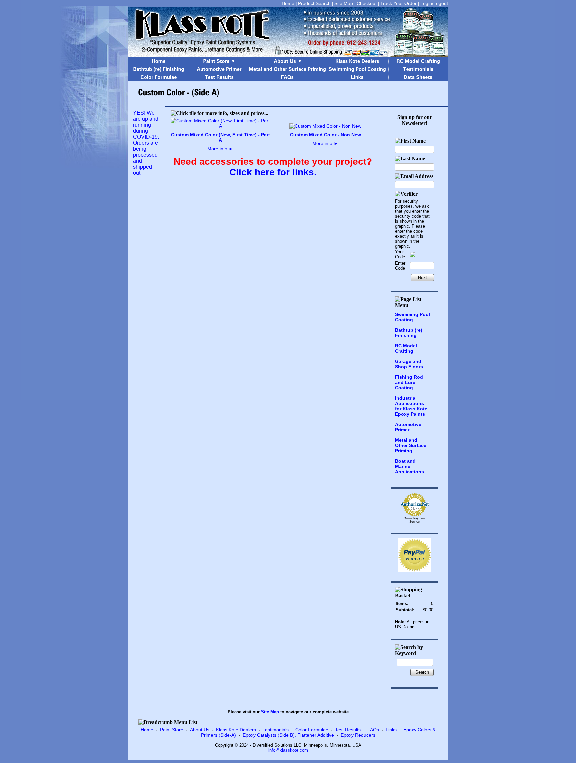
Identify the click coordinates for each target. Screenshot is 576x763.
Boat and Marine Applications (409, 466)
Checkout (367, 3)
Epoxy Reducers (358, 735)
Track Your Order (398, 3)
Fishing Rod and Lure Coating (409, 382)
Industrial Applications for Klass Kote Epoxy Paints (411, 406)
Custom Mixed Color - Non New (325, 134)
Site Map (343, 3)
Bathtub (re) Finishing (408, 332)
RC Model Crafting (406, 348)
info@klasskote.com (288, 750)
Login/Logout (434, 3)
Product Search (314, 3)
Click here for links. (273, 172)
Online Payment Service (415, 520)
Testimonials (276, 729)
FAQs (373, 729)
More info (220, 148)
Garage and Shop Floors (409, 364)
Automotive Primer (408, 427)
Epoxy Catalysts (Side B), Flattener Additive (288, 735)
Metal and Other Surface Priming (410, 445)
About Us (199, 729)
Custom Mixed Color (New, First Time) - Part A (220, 137)
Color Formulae (311, 729)
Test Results (348, 729)
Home (288, 3)
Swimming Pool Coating (412, 317)
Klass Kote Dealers (236, 729)
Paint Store (171, 729)
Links (391, 729)
